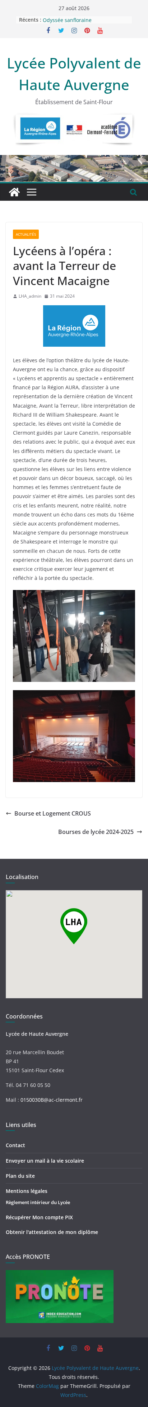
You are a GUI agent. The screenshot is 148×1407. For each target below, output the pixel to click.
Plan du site (20, 1175)
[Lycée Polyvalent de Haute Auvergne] (14, 192)
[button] (73, 926)
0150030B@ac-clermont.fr (51, 1099)
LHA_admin (30, 296)
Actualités (26, 234)
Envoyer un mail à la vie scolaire (45, 1160)
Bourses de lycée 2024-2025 (96, 832)
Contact (15, 1145)
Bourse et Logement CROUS (52, 813)
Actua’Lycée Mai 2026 (68, 17)
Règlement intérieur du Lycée (38, 1202)
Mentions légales (26, 1191)
